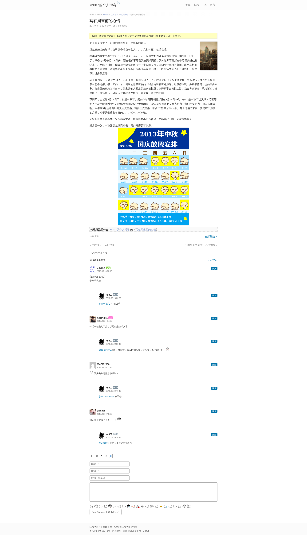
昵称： (94, 464)
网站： (94, 478)
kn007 (125, 527)
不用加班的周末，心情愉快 (200, 245)
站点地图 (116, 530)
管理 (125, 530)
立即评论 (212, 260)
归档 (196, 4)
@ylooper (103, 442)
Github (146, 530)
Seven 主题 (135, 530)
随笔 (96, 235)
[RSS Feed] (119, 2)
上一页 (94, 456)
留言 (212, 4)
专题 (188, 4)
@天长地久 (104, 303)
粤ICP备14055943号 (100, 530)
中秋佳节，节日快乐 (103, 245)
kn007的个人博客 (103, 4)
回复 (214, 268)
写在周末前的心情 (105, 20)
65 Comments (120, 25)
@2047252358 (106, 396)
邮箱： (94, 471)
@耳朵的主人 (105, 349)
